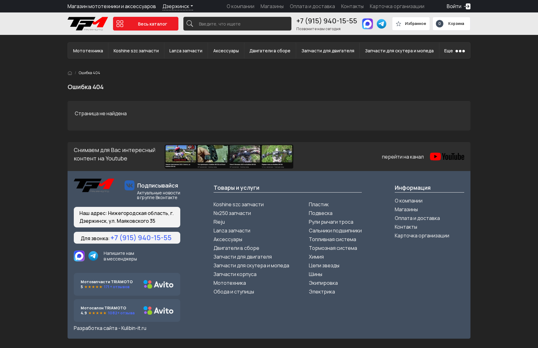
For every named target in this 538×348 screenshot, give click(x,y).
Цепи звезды (324, 265)
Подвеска (321, 213)
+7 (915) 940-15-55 (326, 21)
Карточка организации (397, 6)
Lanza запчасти (185, 51)
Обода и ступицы (234, 291)
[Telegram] (381, 23)
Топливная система (332, 239)
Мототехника (88, 51)
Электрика (322, 291)
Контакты (352, 6)
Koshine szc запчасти (136, 51)
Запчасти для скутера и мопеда (399, 51)
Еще (448, 51)
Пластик (319, 204)
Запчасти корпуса (235, 274)
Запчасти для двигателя (327, 51)
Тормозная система (333, 248)
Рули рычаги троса (331, 221)
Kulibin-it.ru (133, 328)
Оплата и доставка (312, 6)
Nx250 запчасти (232, 213)
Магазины (272, 6)
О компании (240, 6)
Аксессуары (226, 51)
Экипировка (323, 282)
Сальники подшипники (335, 230)
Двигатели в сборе (269, 51)
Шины (315, 274)
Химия (316, 256)
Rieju (219, 221)
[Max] (367, 23)
